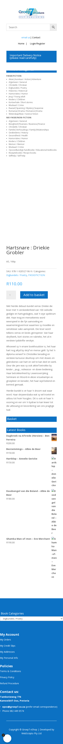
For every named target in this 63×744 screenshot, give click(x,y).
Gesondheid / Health (18, 135)
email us (25, 37)
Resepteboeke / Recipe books (22, 152)
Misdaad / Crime (16, 105)
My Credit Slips (7, 645)
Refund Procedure (9, 683)
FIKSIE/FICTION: (14, 76)
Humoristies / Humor (18, 93)
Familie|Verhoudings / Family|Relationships (29, 129)
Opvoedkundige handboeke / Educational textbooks (33, 150)
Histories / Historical (18, 90)
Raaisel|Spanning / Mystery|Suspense (26, 108)
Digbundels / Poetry (18, 88)
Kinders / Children (17, 99)
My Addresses (7, 651)
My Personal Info (9, 657)
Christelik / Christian (18, 85)
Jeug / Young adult (17, 96)
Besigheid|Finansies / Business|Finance (27, 124)
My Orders (5, 639)
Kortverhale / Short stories (21, 102)
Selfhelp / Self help (17, 155)
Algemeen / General (18, 82)
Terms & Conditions (10, 671)
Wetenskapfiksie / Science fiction (23, 114)
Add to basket (34, 295)
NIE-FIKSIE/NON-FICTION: (19, 117)
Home (21, 43)
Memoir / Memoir (17, 144)
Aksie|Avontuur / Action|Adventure (25, 79)
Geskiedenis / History (18, 132)
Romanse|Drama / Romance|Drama (25, 111)
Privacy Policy (7, 677)
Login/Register (37, 43)
